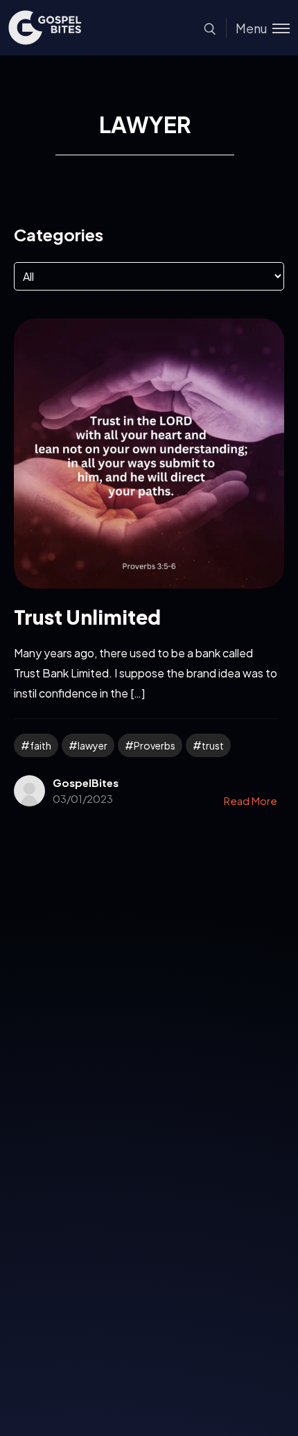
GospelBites (86, 782)
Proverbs (154, 745)
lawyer (92, 745)
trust (213, 745)
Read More (250, 800)
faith (40, 745)
